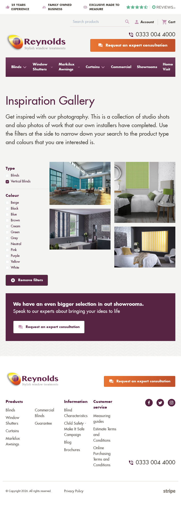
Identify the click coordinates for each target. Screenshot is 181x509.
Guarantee (43, 423)
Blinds (10, 410)
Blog (67, 442)
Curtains (12, 431)
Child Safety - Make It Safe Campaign (75, 429)
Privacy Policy (73, 491)
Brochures (72, 450)
